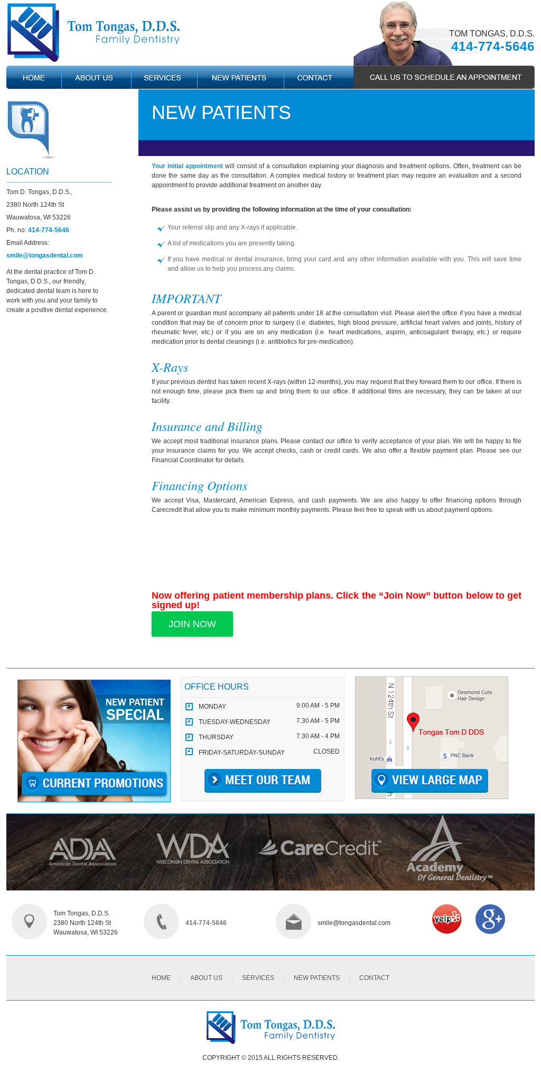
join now (192, 624)
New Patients (317, 978)
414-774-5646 (493, 46)
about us (206, 978)
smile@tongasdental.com (44, 255)
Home (161, 978)
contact (374, 978)
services (258, 978)
